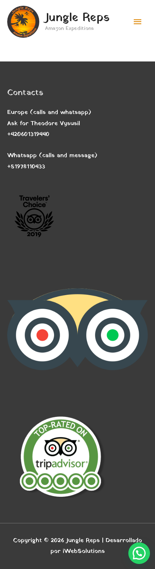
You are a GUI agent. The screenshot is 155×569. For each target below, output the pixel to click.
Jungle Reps (77, 18)
